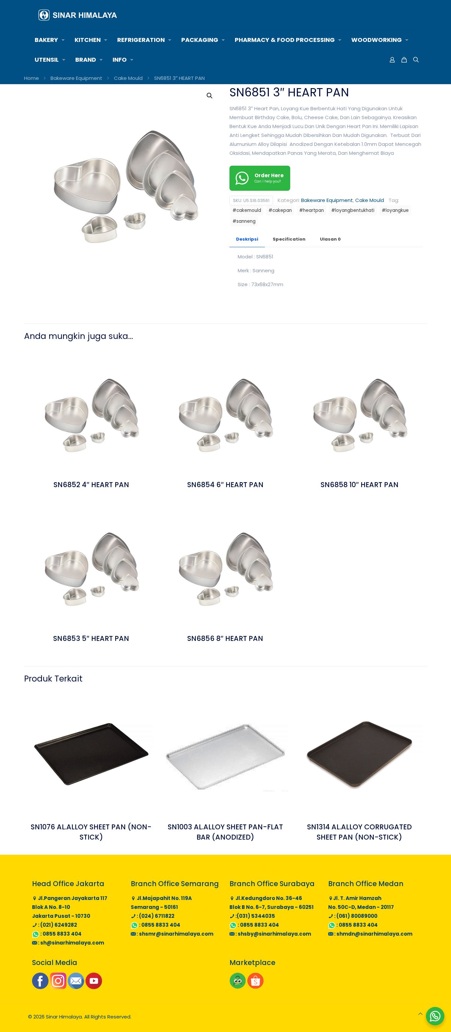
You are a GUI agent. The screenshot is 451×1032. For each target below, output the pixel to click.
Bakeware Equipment (76, 78)
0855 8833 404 (62, 933)
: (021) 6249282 (57, 924)
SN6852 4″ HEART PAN (91, 484)
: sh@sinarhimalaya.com (70, 942)
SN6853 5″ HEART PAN (91, 638)
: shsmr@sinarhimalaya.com (174, 933)
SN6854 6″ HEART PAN (225, 484)
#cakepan (280, 210)
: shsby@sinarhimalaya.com (272, 933)
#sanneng (244, 221)
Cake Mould (128, 78)
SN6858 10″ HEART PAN (360, 484)
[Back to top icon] (420, 1013)
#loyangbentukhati (352, 210)
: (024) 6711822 (155, 916)
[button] (210, 95)
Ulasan (330, 239)
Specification (289, 239)
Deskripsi (247, 239)
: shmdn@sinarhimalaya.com (372, 933)
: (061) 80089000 (355, 916)
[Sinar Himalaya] (77, 15)
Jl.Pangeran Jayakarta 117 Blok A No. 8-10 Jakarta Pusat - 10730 (69, 907)
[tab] (247, 239)
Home (31, 78)
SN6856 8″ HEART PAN (225, 638)
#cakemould (246, 210)
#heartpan (311, 210)
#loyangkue (395, 210)
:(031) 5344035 (254, 916)
